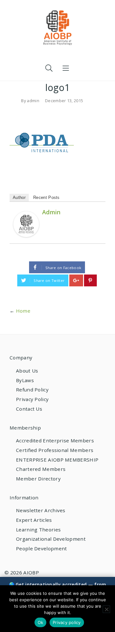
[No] (106, 609)
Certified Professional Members (54, 450)
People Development (41, 548)
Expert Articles (34, 520)
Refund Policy (32, 389)
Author (19, 197)
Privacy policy (67, 622)
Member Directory (38, 478)
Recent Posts (46, 197)
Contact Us (29, 409)
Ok (40, 622)
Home (23, 311)
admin (33, 100)
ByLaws (25, 380)
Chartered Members (40, 469)
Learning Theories (38, 529)
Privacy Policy (32, 399)
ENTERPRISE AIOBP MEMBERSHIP (57, 459)
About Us (27, 370)
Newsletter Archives (40, 510)
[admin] (26, 223)
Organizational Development (51, 539)
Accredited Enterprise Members (55, 440)
